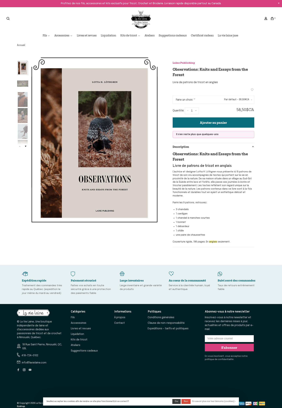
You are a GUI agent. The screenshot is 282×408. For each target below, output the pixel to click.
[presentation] (22, 67)
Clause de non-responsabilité (166, 323)
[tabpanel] (94, 140)
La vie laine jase (228, 35)
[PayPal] (262, 404)
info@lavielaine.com (34, 362)
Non (186, 401)
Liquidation (108, 35)
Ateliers (150, 35)
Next (25, 146)
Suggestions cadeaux (173, 35)
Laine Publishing (184, 62)
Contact (119, 323)
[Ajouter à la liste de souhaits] (252, 90)
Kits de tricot (128, 35)
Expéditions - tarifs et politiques (168, 328)
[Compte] (266, 18)
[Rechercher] (8, 18)
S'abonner (229, 347)
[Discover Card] (248, 404)
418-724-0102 (30, 355)
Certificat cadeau (202, 35)
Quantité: (178, 110)
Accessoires (61, 35)
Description (181, 146)
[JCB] (255, 404)
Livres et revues (87, 35)
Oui (176, 401)
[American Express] (242, 404)
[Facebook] (18, 370)
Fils (45, 35)
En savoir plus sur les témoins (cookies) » (214, 401)
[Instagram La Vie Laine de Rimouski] (24, 370)
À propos (119, 317)
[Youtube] (30, 370)
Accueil (21, 45)
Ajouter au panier (213, 122)
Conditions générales (161, 317)
